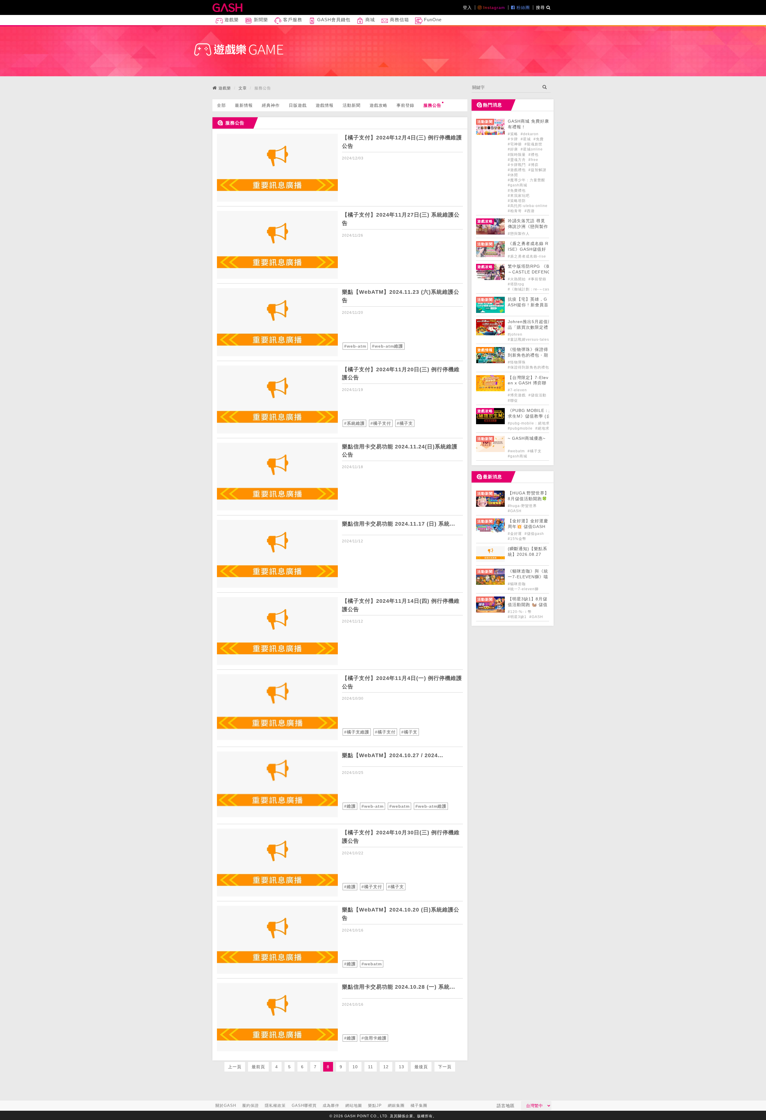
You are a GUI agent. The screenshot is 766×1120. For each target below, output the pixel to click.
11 (370, 1066)
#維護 (350, 806)
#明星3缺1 (518, 617)
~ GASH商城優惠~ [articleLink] (526, 438)
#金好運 (515, 534)
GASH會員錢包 (333, 19)
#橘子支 (405, 423)
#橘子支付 (380, 423)
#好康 (513, 149)
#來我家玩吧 (519, 196)
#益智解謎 (537, 170)
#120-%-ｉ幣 (520, 612)
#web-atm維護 (387, 346)
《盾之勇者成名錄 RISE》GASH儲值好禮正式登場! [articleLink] (528, 249)
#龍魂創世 (533, 144)
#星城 (526, 139)
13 (401, 1066)
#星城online (532, 149)
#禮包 (533, 155)
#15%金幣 (517, 539)
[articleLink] (277, 168)
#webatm (399, 806)
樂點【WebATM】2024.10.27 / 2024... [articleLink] (392, 755)
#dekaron (530, 134)
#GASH (515, 511)
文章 (242, 88)
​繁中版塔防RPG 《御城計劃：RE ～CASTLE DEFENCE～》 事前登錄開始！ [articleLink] (542, 272)
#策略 (513, 134)
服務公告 (432, 105)
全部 (221, 105)
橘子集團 (419, 1105)
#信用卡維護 (374, 1038)
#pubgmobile (521, 428)
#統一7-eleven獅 (523, 589)
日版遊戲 (298, 105)
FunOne (432, 19)
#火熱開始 (517, 279)
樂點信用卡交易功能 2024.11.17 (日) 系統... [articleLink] (398, 524)
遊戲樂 (231, 19)
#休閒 (513, 175)
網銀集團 (396, 1105)
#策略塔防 (517, 201)
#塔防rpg (516, 284)
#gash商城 (517, 185)
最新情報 (244, 105)
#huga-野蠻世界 (522, 506)
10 (355, 1066)
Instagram (493, 7)
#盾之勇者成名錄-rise (527, 256)
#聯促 (513, 400)
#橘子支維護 (356, 732)
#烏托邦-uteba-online (528, 206)
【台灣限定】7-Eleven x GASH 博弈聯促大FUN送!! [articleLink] (528, 383)
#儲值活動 (537, 395)
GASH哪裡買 (304, 1105)
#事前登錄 (538, 279)
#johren (515, 334)
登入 (467, 7)
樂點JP (375, 1105)
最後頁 (421, 1066)
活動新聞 (352, 105)
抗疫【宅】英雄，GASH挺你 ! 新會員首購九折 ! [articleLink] (528, 305)
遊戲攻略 (378, 105)
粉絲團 (522, 7)
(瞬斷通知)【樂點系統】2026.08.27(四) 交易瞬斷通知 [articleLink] (527, 554)
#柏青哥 (515, 211)
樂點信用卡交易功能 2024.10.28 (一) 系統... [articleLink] (398, 987)
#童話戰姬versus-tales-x (530, 339)
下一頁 (445, 1066)
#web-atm (355, 346)
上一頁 (234, 1066)
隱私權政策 (275, 1105)
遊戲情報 (325, 105)
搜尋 (541, 7)
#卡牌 (513, 139)
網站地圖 (353, 1105)
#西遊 (530, 211)
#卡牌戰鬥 (517, 165)
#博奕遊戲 (517, 395)
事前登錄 (405, 105)
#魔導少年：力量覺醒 (526, 180)
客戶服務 (292, 19)
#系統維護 (354, 423)
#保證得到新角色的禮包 (528, 367)
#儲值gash (534, 534)
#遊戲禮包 (517, 170)
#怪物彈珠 (517, 362)
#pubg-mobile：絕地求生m (532, 423)
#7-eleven (517, 390)
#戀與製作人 (519, 234)
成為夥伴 (331, 1105)
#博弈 (533, 165)
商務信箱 (398, 19)
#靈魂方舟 (517, 160)
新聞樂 (260, 19)
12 (386, 1066)
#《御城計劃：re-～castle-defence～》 (543, 289)
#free (533, 160)
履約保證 (250, 1105)
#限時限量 (517, 155)
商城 (369, 19)
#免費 (539, 139)
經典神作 (271, 105)
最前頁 (258, 1066)
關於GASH (225, 1105)
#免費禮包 (517, 190)
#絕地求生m (546, 428)
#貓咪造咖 (517, 584)
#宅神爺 (515, 144)
